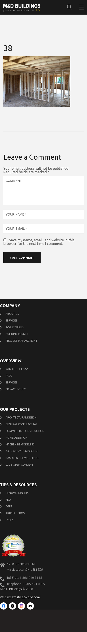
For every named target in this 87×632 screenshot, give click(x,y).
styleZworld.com (28, 597)
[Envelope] (30, 606)
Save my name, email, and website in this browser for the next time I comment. (39, 242)
